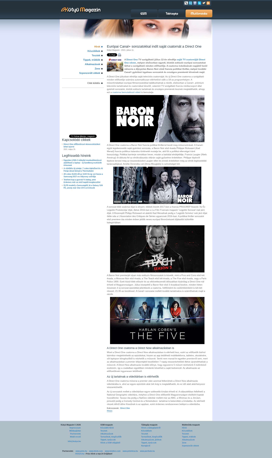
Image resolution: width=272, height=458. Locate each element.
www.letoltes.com (113, 451)
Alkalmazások (92, 64)
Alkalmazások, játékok (151, 440)
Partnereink (75, 434)
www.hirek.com (96, 451)
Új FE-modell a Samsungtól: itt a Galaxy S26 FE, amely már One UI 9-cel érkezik (83, 186)
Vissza (109, 411)
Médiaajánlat (75, 431)
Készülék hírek (107, 428)
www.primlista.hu (130, 451)
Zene (97, 68)
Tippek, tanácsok (108, 440)
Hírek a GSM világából (110, 443)
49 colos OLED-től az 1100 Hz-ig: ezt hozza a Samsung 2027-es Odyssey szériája (83, 175)
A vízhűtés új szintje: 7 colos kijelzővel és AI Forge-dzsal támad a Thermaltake (83, 169)
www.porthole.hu (147, 451)
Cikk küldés (93, 83)
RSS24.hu (79, 454)
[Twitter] (199, 3)
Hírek (97, 46)
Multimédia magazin (191, 425)
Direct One (132, 59)
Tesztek (96, 55)
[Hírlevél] (190, 3)
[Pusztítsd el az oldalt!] (204, 3)
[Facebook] (195, 3)
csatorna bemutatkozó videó (126, 92)
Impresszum (75, 428)
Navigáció (145, 446)
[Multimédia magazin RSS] (208, 3)
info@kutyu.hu (74, 441)
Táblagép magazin (149, 425)
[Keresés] (186, 3)
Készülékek (94, 51)
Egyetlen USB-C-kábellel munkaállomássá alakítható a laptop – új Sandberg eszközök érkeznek (83, 162)
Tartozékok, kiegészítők (111, 437)
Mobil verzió (75, 437)
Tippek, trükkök (91, 59)
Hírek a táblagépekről (150, 428)
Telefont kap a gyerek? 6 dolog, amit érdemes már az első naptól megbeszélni (82, 181)
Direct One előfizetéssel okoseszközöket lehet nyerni (82, 145)
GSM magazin (106, 425)
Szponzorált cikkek (89, 73)
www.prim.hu (81, 451)
